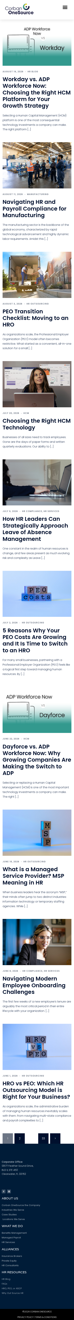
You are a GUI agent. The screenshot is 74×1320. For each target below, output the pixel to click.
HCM (26, 413)
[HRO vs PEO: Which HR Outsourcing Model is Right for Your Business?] (37, 1047)
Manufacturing (38, 194)
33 (43, 1138)
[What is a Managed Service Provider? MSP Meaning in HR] (37, 832)
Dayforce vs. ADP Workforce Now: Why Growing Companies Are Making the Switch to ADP (37, 760)
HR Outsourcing (38, 303)
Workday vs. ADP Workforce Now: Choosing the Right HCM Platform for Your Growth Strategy (37, 92)
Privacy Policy (25, 1317)
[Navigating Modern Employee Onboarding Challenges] (37, 942)
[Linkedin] (9, 1191)
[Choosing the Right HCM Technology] (37, 384)
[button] (65, 7)
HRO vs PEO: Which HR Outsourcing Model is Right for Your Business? (36, 1090)
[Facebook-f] (4, 1191)
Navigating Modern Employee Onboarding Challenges (34, 985)
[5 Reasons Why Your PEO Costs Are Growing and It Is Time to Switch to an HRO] (37, 594)
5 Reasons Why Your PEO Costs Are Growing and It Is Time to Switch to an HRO (35, 640)
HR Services (51, 511)
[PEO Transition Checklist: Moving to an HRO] (37, 275)
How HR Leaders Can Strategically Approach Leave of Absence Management (35, 529)
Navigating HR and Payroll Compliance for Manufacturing (34, 208)
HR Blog (33, 71)
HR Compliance (32, 511)
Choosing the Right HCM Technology (37, 424)
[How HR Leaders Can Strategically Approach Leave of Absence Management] (37, 482)
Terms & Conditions (46, 1317)
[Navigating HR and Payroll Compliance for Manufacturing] (37, 165)
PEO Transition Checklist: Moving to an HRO (35, 318)
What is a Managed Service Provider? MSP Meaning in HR (33, 875)
